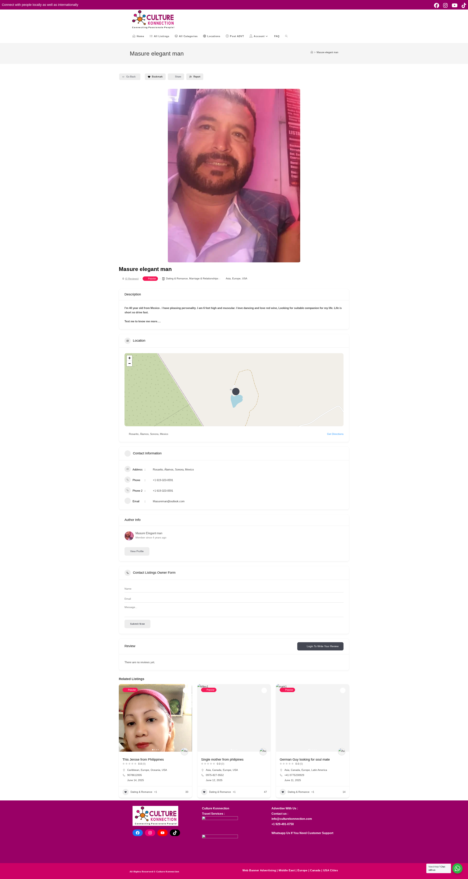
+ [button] (129, 358)
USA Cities (330, 870)
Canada (216, 769)
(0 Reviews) (132, 278)
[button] (172, 175)
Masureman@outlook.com (169, 501)
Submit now (137, 624)
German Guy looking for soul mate (305, 759)
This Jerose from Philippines (143, 759)
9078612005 (134, 775)
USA (244, 278)
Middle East (287, 870)
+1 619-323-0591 (163, 480)
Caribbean (133, 769)
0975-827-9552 (215, 775)
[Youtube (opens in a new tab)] (455, 5)
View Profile (137, 551)
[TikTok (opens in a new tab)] (463, 5)
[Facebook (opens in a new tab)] (436, 5)
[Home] (312, 52)
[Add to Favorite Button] (185, 690)
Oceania (155, 769)
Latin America (319, 769)
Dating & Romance (177, 278)
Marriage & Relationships (203, 278)
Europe (236, 278)
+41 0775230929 (294, 775)
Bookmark (157, 76)
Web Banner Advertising (259, 870)
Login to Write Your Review (323, 646)
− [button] (129, 363)
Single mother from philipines (222, 759)
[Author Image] (184, 751)
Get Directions (335, 433)
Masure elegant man (327, 52)
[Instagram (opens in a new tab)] (445, 5)
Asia (228, 278)
